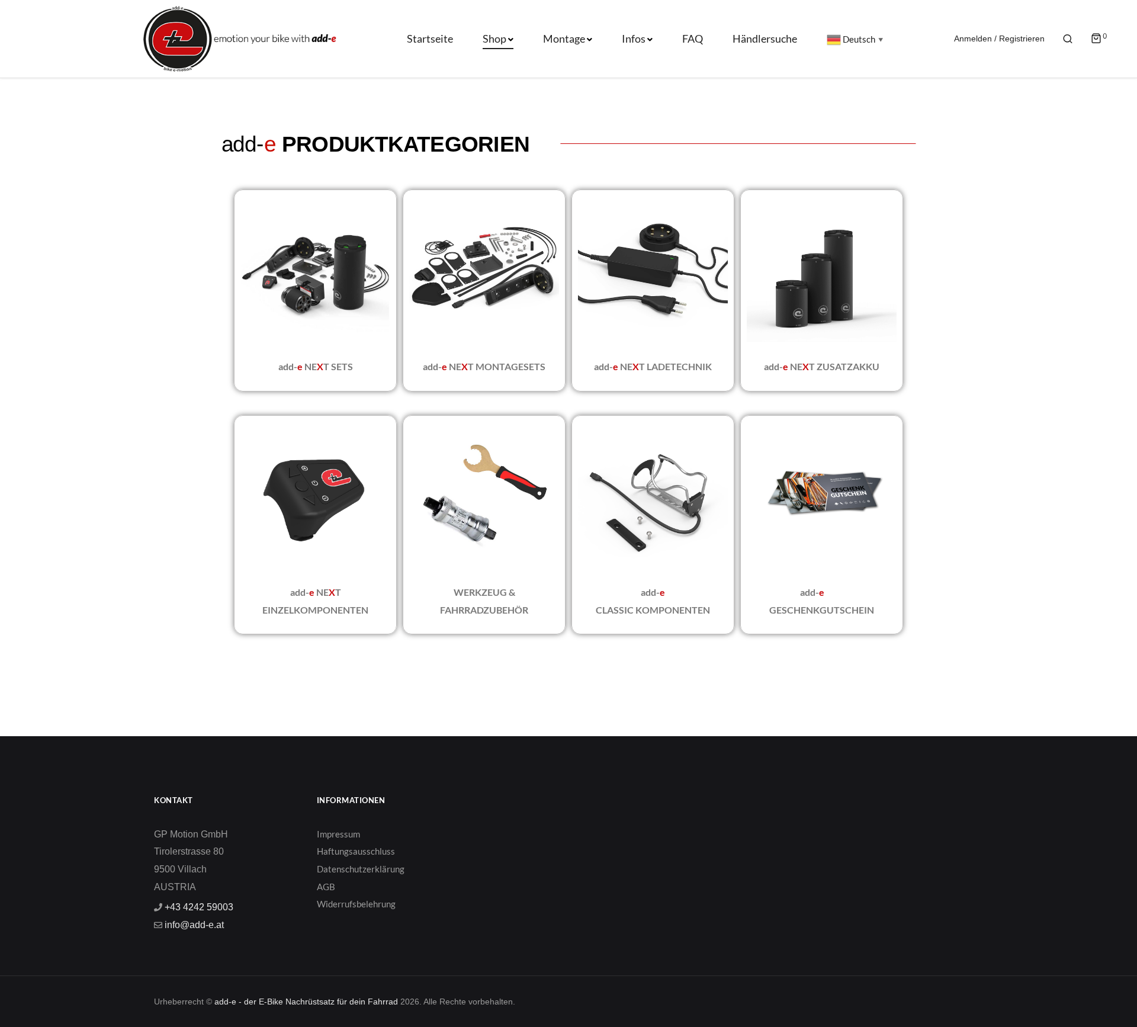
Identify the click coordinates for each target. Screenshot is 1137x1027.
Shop (494, 38)
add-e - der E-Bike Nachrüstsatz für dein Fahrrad (306, 1001)
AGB (326, 886)
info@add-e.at (193, 925)
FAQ (692, 38)
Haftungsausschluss (356, 851)
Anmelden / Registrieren (999, 38)
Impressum (338, 834)
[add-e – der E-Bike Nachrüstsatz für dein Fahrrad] (184, 38)
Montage (564, 38)
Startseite (430, 38)
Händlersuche (765, 38)
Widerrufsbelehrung (356, 903)
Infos (633, 38)
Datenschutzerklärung (360, 869)
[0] (1096, 39)
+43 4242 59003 (197, 907)
